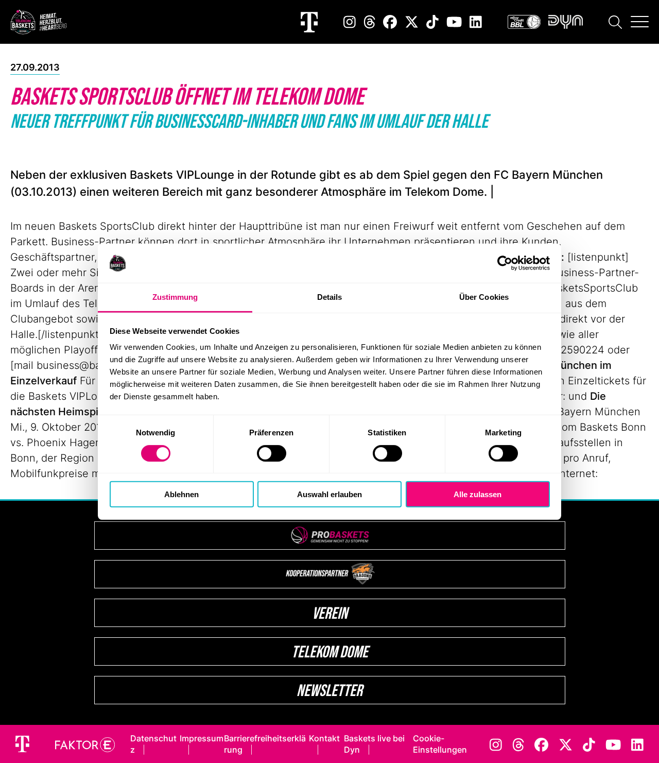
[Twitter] (412, 22)
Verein (330, 613)
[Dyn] (565, 22)
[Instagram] (349, 22)
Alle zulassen (477, 494)
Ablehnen (181, 494)
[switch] (271, 453)
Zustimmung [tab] (175, 297)
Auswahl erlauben (329, 494)
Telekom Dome (329, 651)
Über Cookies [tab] (484, 297)
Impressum (201, 738)
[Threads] (369, 22)
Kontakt (324, 738)
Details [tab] (329, 297)
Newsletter (329, 690)
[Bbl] (524, 22)
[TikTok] (432, 22)
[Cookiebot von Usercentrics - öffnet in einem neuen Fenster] (505, 263)
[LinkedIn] (476, 22)
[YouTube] (454, 22)
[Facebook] (390, 22)
